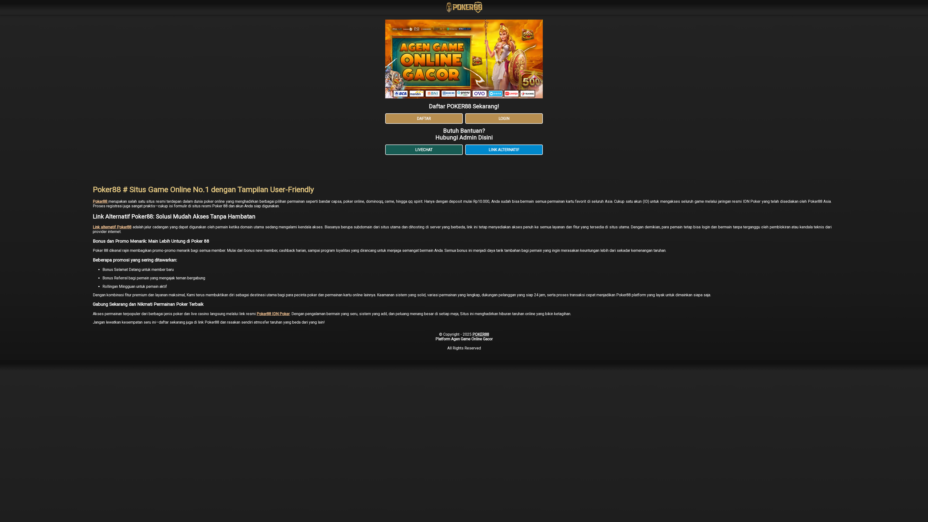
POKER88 (480, 334)
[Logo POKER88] (464, 7)
